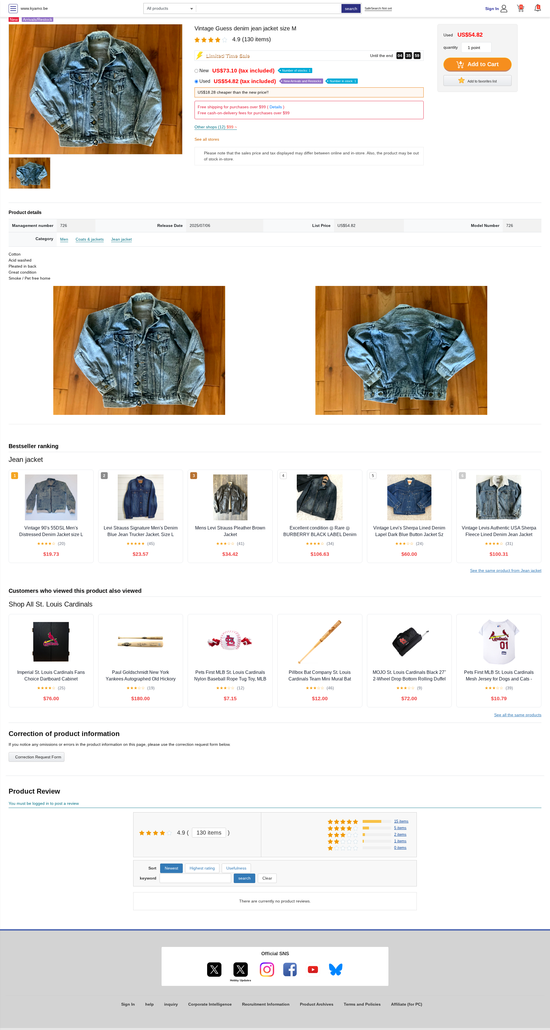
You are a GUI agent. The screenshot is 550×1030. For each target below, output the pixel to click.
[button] (537, 7)
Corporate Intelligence (210, 1004)
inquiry (171, 1004)
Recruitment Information (266, 1004)
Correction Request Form (38, 757)
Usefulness (236, 868)
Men (64, 239)
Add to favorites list (482, 81)
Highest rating (202, 868)
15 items (401, 821)
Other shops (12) (216, 127)
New (255, 71)
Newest (171, 868)
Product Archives (316, 1004)
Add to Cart (482, 64)
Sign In (492, 8)
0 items (400, 847)
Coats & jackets (90, 239)
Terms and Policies (362, 1004)
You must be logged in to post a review (44, 803)
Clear (267, 878)
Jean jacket (121, 239)
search (351, 8)
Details (276, 107)
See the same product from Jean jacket (505, 570)
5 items (400, 828)
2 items (400, 834)
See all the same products (517, 715)
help (149, 1004)
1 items (400, 841)
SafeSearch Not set (378, 8)
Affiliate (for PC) (406, 1004)
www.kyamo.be (34, 8)
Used (277, 81)
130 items (209, 832)
